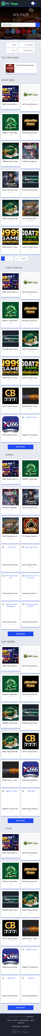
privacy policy (16, 1026)
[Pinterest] (28, 31)
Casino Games (28, 50)
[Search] (38, 25)
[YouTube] (23, 31)
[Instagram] (18, 31)
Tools (13, 50)
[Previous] (2, 68)
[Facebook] (7, 31)
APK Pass (30, 1017)
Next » (24, 258)
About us (21, 1023)
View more (20, 447)
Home (9, 1020)
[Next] (39, 68)
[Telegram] (34, 31)
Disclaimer (25, 1026)
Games (14, 45)
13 (17, 258)
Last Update (29, 45)
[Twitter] (13, 31)
